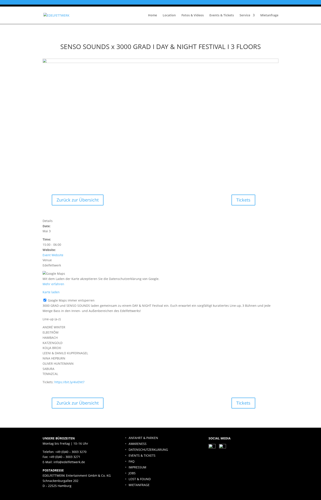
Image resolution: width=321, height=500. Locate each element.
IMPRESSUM (137, 467)
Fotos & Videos (192, 15)
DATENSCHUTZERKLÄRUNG (148, 449)
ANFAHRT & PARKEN (143, 438)
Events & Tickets (221, 15)
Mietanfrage (269, 15)
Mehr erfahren (53, 284)
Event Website (53, 255)
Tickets (243, 200)
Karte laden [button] (51, 292)
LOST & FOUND (140, 479)
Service (245, 15)
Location (169, 15)
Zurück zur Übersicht (78, 200)
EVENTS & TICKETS (142, 455)
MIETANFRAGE (139, 485)
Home (152, 15)
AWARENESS (138, 444)
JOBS (132, 473)
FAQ (132, 461)
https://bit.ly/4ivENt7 (69, 382)
